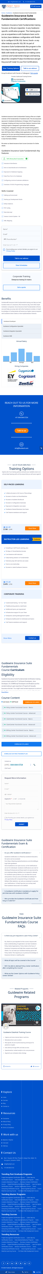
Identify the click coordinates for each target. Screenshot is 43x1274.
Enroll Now (32, 528)
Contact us (32, 638)
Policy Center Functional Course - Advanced (20, 713)
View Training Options (11, 68)
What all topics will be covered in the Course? (20, 960)
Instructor (5, 1143)
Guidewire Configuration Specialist (13, 326)
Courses (5, 1100)
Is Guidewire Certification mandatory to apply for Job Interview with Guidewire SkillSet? (20, 892)
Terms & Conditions (8, 1127)
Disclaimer (6, 1118)
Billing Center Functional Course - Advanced (21, 736)
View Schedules (21, 265)
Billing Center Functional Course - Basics (20, 730)
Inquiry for (8, 799)
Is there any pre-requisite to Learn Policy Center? (21, 936)
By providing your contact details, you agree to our (22, 250)
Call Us (26, 1272)
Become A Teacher (8, 1140)
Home (3, 13)
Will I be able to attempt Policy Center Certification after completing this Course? (21, 967)
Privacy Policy (10, 251)
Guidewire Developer (10, 321)
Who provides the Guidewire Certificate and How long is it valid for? (20, 900)
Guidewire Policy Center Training (16, 1030)
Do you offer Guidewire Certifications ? (17, 853)
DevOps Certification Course (23, 1226)
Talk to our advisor (21, 258)
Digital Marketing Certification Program (19, 1244)
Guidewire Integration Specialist (12, 331)
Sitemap (5, 1146)
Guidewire (9, 13)
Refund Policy (6, 1121)
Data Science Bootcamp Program (24, 1240)
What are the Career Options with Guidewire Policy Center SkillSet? (21, 974)
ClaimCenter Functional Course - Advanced (20, 724)
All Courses (36, 6)
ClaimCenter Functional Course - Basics (19, 719)
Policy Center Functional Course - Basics (19, 707)
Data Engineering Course (28, 1229)
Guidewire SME (7, 336)
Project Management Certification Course (13, 1237)
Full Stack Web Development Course (28, 1231)
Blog (4, 1103)
